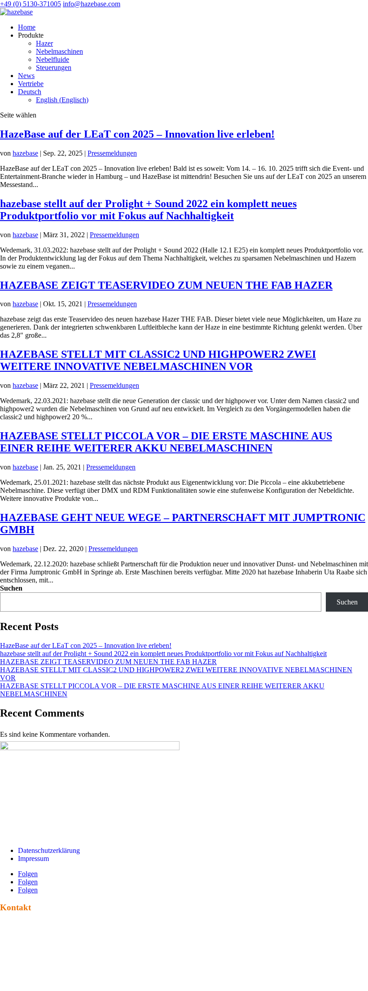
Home (26, 27)
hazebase (25, 153)
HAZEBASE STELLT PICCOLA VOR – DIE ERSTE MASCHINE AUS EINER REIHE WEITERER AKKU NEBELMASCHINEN (166, 442)
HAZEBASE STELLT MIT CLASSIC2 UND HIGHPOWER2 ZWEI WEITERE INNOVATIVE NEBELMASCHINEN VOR (158, 360)
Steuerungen (53, 67)
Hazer (44, 43)
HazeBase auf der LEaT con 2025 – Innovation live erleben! (137, 134)
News (26, 75)
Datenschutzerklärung (49, 850)
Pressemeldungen (112, 153)
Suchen (11, 588)
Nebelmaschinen (59, 51)
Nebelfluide (52, 59)
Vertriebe (31, 83)
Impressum (33, 858)
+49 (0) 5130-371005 (30, 4)
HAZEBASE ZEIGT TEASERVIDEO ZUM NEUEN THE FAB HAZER (166, 285)
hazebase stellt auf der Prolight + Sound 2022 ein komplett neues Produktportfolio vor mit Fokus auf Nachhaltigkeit (148, 210)
